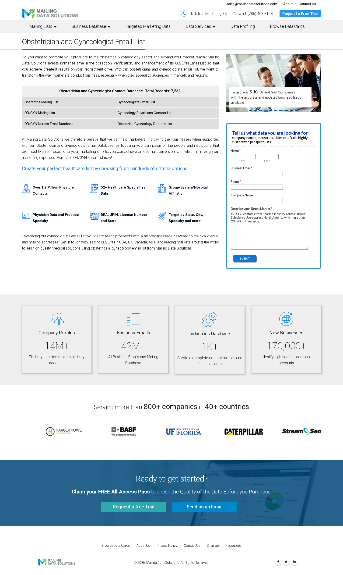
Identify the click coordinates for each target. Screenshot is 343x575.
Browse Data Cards (287, 26)
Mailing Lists (40, 26)
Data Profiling (243, 26)
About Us (143, 545)
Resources (233, 545)
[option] (52, 431)
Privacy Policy (167, 545)
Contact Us (192, 545)
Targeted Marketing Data (148, 26)
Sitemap (213, 545)
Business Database (89, 26)
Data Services (198, 26)
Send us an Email (205, 507)
